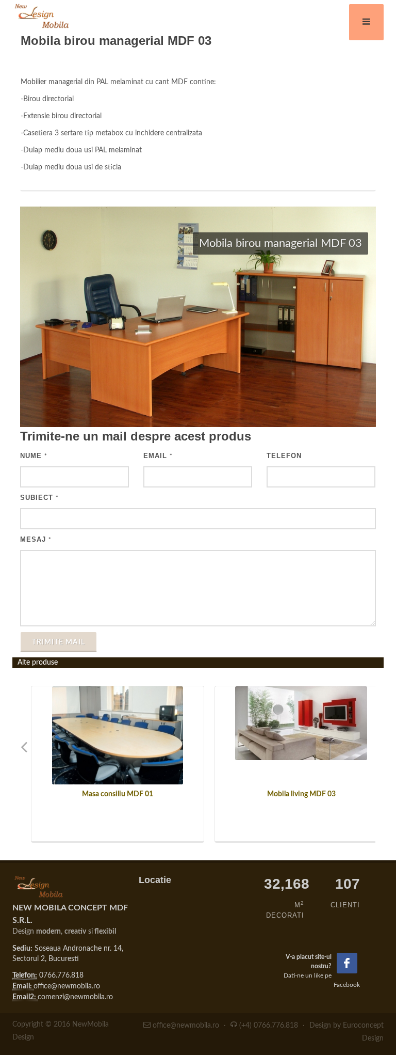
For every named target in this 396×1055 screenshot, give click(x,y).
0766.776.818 (61, 975)
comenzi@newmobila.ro (75, 997)
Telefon (284, 456)
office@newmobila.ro (67, 986)
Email (158, 456)
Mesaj (36, 539)
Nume (33, 456)
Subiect (39, 497)
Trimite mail (58, 642)
